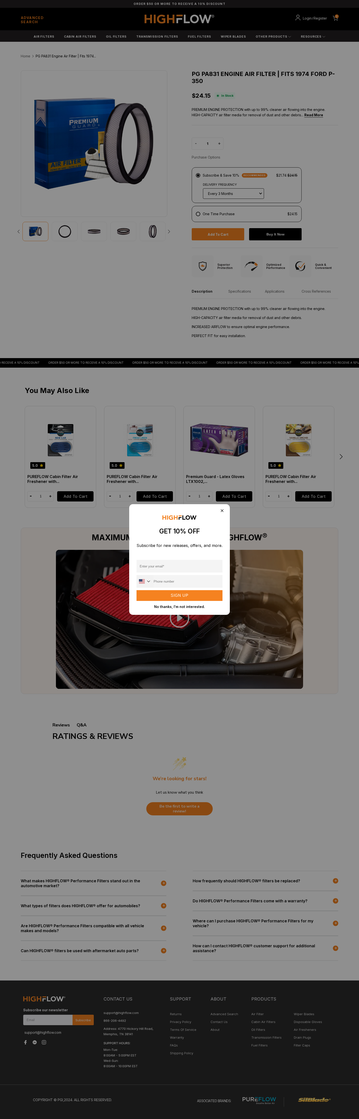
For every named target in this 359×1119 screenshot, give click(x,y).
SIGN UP (180, 595)
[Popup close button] (222, 511)
